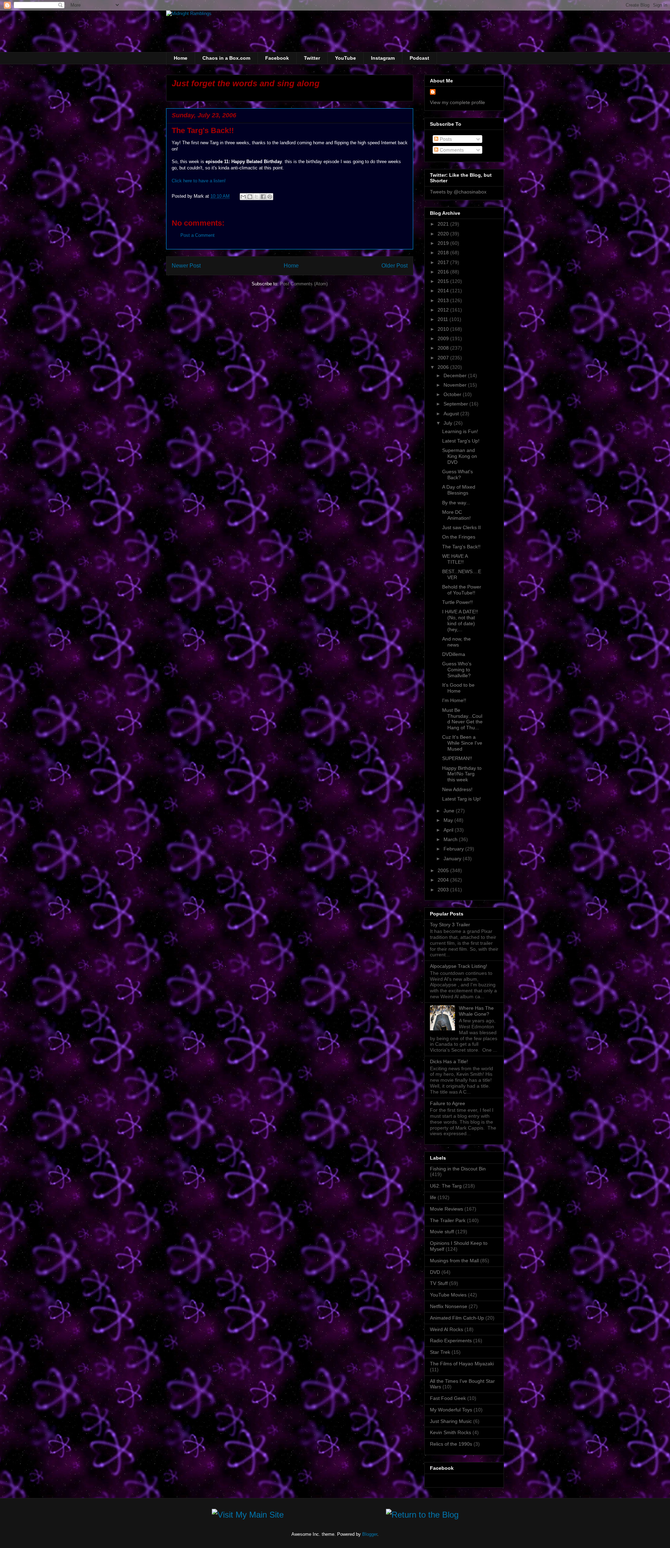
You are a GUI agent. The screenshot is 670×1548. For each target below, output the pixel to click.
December (456, 375)
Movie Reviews (446, 1209)
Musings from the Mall (454, 1260)
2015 (444, 281)
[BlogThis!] (249, 196)
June (450, 810)
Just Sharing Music (451, 1421)
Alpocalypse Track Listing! (458, 966)
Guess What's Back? (457, 474)
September (456, 404)
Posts (445, 139)
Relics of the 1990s (451, 1444)
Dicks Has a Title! (449, 1061)
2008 (444, 348)
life (433, 1197)
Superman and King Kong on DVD (459, 456)
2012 (444, 310)
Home (180, 58)
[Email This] (243, 196)
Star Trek (440, 1352)
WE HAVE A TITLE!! (455, 559)
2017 (444, 262)
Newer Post (186, 266)
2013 (444, 300)
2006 (444, 367)
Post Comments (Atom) (304, 283)
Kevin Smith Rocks (450, 1432)
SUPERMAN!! (457, 758)
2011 (443, 319)
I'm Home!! (454, 700)
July (449, 423)
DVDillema (453, 654)
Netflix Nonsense (448, 1306)
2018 (444, 252)
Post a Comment (197, 235)
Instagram (383, 58)
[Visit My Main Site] (248, 1516)
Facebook (277, 58)
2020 (444, 233)
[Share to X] (256, 196)
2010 (444, 329)
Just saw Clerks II (461, 527)
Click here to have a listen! (199, 180)
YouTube (345, 58)
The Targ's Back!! (461, 546)
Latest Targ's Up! (460, 441)
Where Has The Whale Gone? (476, 1011)
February (454, 849)
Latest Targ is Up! (461, 799)
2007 (444, 357)
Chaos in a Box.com (226, 58)
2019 (444, 243)
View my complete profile (457, 102)
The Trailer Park (448, 1220)
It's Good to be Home (458, 688)
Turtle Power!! (457, 602)
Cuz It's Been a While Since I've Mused (462, 743)
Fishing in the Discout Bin (458, 1168)
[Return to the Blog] (422, 1516)
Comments (451, 150)
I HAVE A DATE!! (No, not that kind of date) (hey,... (460, 620)
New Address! (457, 789)
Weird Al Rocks (446, 1329)
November (456, 385)
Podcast (419, 58)
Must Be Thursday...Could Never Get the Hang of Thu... (462, 718)
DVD (435, 1272)
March (451, 839)
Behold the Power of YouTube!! (461, 590)
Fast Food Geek (448, 1398)
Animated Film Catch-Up (457, 1318)
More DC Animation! (456, 515)
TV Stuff (439, 1283)
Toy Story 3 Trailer (450, 924)
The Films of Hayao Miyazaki (462, 1363)
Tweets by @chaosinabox (458, 192)
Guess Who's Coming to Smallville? (456, 669)
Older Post (394, 266)
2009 (444, 338)
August (452, 413)
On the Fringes (458, 537)
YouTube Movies (448, 1295)
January (453, 858)
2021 (444, 224)
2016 (444, 272)
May (449, 820)
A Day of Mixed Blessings (458, 490)
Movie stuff (442, 1231)
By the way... (456, 502)
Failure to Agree (447, 1103)
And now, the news (456, 642)
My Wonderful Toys (451, 1409)
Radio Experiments (451, 1340)
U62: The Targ (446, 1186)
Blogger (369, 1534)
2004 (444, 880)
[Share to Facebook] (263, 196)
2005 (444, 870)
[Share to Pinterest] (269, 196)
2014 (444, 290)
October (453, 394)
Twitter (312, 58)
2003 (444, 889)
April (449, 830)
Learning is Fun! (460, 431)
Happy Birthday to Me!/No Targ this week (462, 774)
